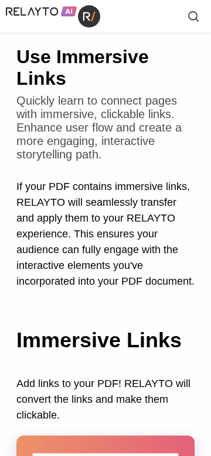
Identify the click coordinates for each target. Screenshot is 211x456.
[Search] (193, 16)
